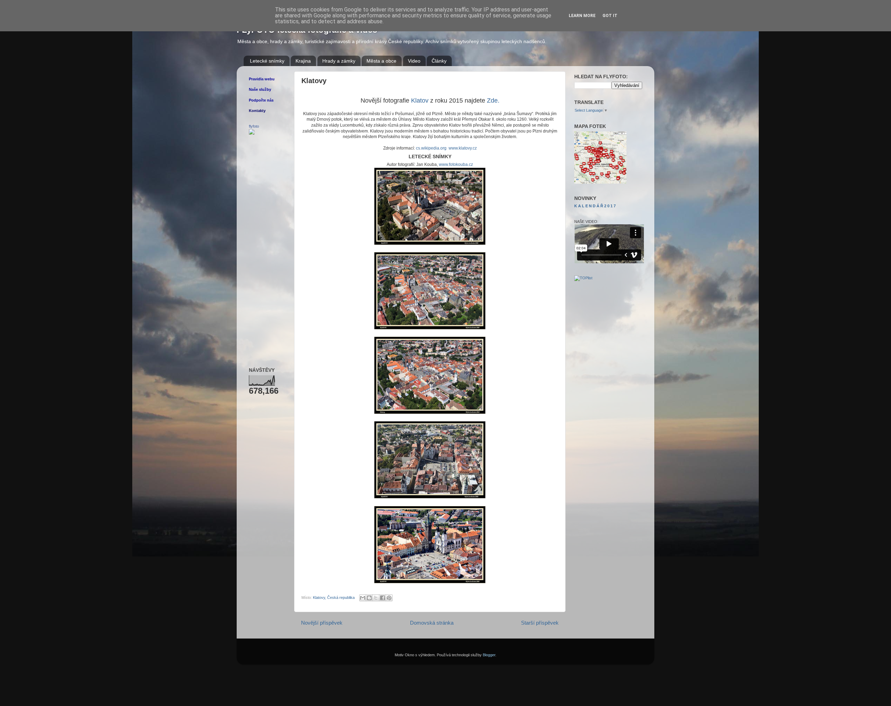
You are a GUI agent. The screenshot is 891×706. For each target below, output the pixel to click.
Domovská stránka (432, 623)
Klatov (419, 100)
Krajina (303, 61)
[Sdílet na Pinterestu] (389, 597)
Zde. (493, 100)
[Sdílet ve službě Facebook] (382, 597)
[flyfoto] (251, 133)
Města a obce (381, 61)
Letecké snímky (267, 61)
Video (414, 61)
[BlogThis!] (369, 597)
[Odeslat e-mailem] (362, 597)
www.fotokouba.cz (456, 164)
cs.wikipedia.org (431, 148)
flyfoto (254, 126)
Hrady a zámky (338, 61)
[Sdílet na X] (375, 597)
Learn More (582, 15)
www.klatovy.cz (463, 148)
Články (439, 61)
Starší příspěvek (540, 623)
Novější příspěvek (321, 623)
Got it (609, 15)
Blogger (489, 655)
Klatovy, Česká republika (334, 597)
